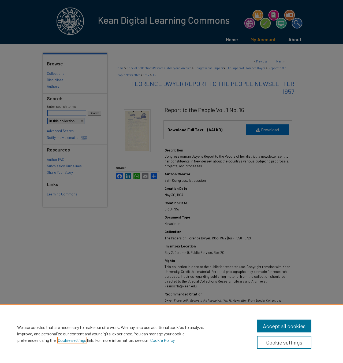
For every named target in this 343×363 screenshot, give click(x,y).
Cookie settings (72, 340)
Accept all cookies (284, 326)
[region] (171, 333)
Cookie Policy (162, 340)
